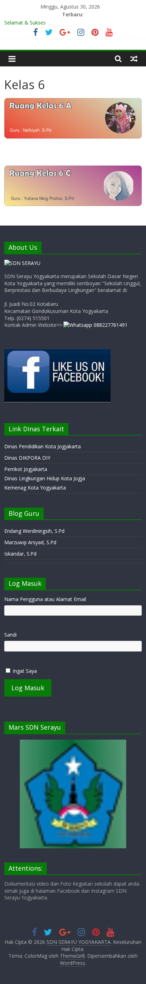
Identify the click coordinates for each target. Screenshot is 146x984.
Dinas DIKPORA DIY (27, 457)
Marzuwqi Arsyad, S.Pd (30, 542)
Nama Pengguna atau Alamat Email (45, 599)
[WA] (95, 324)
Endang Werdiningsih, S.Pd (34, 531)
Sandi (10, 634)
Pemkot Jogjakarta (25, 469)
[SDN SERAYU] (22, 263)
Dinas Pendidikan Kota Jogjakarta (42, 446)
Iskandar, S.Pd (20, 553)
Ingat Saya (25, 670)
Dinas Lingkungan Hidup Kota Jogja (44, 478)
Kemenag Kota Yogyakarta (35, 487)
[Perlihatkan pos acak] (134, 58)
